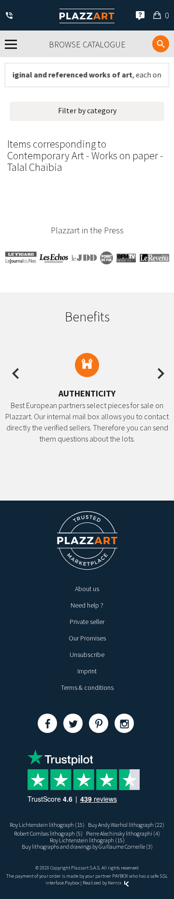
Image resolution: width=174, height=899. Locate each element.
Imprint (87, 671)
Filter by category (87, 110)
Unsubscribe (87, 654)
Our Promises (87, 638)
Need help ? (87, 605)
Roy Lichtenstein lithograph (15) (47, 824)
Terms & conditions (87, 687)
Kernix (115, 883)
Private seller (87, 621)
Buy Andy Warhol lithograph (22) (126, 824)
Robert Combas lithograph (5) (48, 833)
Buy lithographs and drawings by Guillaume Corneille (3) (87, 846)
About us (87, 588)
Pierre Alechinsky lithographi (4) (123, 833)
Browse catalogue (87, 44)
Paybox (72, 883)
